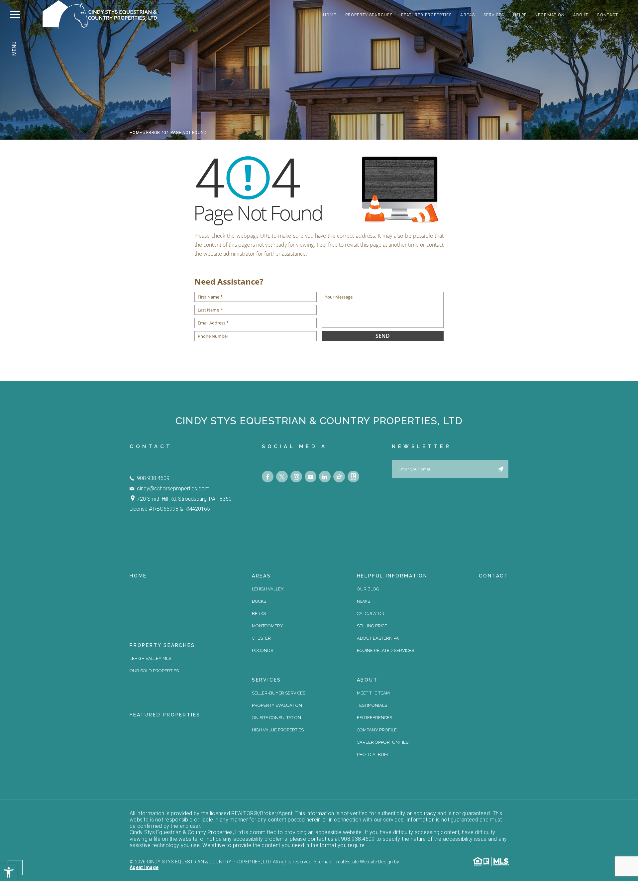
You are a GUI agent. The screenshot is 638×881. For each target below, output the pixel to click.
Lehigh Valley (268, 589)
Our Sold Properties (154, 671)
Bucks (259, 601)
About (580, 15)
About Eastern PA (378, 638)
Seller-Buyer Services (278, 693)
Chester (261, 638)
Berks (259, 613)
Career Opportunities (382, 742)
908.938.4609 (153, 478)
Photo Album (372, 754)
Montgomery (267, 626)
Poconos (262, 650)
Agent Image (144, 867)
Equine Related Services (385, 650)
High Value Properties (278, 730)
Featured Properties (426, 15)
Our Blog (368, 589)
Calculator (370, 613)
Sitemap (323, 861)
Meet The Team (373, 693)
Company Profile (377, 730)
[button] (8, 872)
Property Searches (368, 15)
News (363, 601)
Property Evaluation (277, 705)
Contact (607, 15)
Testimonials (372, 705)
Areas (467, 15)
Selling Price (372, 626)
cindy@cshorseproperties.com (173, 488)
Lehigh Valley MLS (150, 658)
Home (329, 15)
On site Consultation (276, 717)
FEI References (374, 717)
